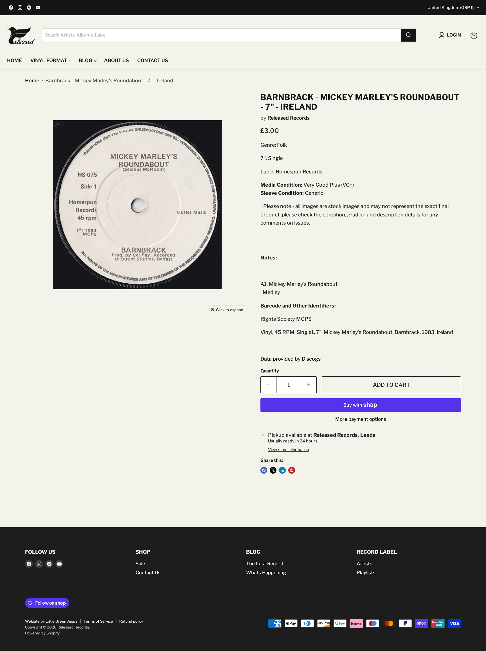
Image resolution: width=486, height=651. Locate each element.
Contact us (152, 60)
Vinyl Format (49, 60)
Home (14, 60)
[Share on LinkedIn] (282, 470)
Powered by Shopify (42, 633)
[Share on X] (273, 470)
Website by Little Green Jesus (51, 621)
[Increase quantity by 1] (309, 384)
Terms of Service (98, 621)
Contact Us (148, 572)
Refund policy (131, 621)
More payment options (360, 419)
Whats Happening (266, 572)
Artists (364, 563)
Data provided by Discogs (290, 359)
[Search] (408, 35)
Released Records (288, 118)
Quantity (269, 371)
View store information (288, 449)
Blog (86, 60)
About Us (116, 60)
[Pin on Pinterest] (291, 470)
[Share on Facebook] (263, 470)
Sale (140, 563)
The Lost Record (264, 563)
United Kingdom (451, 7)
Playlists (366, 572)
